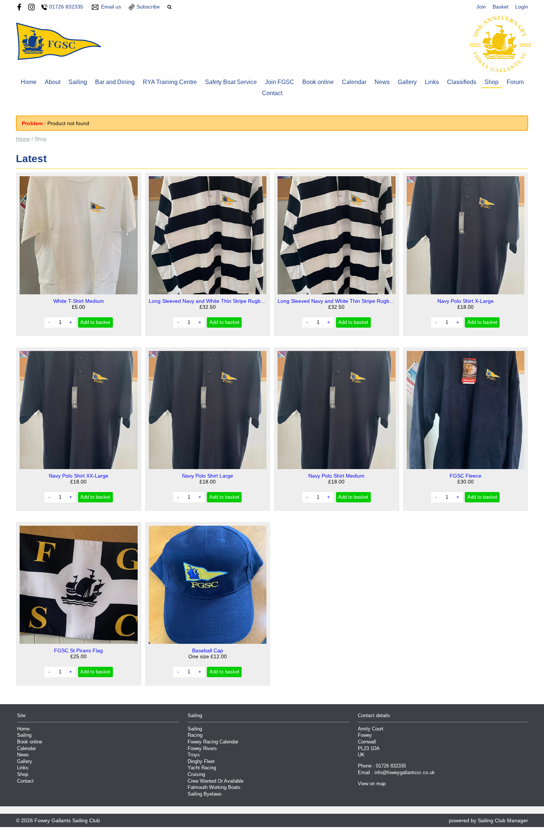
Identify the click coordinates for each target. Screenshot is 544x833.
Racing (195, 735)
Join (481, 7)
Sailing (77, 82)
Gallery (407, 82)
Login (521, 7)
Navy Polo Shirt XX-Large (78, 476)
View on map (372, 783)
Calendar (354, 82)
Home (29, 82)
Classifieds (461, 82)
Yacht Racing (202, 767)
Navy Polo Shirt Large (207, 476)
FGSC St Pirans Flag (78, 650)
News (382, 82)
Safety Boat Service (231, 82)
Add (95, 322)
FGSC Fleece (465, 476)
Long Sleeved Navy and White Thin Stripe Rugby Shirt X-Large (208, 301)
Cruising (196, 774)
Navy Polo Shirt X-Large (465, 301)
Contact (272, 93)
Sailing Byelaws (205, 794)
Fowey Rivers (202, 748)
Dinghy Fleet (201, 761)
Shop (491, 82)
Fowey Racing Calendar (213, 742)
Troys (194, 754)
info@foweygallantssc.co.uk (405, 772)
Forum (515, 82)
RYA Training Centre (170, 82)
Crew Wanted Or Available (216, 781)
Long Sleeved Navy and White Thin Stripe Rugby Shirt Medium (337, 301)
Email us (111, 7)
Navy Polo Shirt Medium (336, 476)
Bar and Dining (115, 82)
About (52, 82)
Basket (500, 7)
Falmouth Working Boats (214, 787)
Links (432, 82)
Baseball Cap (207, 650)
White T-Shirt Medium (78, 301)
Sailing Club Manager (503, 820)
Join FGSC (279, 82)
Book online (318, 82)
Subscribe (148, 7)
